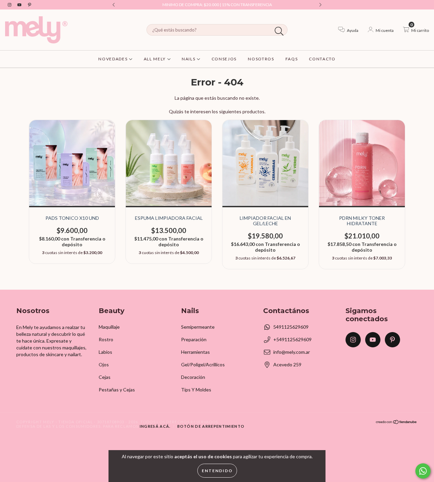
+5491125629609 (292, 339)
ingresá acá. (155, 426)
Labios (105, 352)
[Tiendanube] (396, 422)
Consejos (224, 58)
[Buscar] (279, 31)
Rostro (106, 339)
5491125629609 (291, 327)
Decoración (193, 377)
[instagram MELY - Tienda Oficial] (10, 4)
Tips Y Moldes (196, 389)
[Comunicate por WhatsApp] (423, 471)
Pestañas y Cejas (117, 389)
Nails (189, 58)
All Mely (155, 58)
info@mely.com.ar (291, 352)
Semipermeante (198, 327)
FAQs (291, 58)
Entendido (217, 470)
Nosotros (261, 58)
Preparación (193, 339)
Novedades (113, 58)
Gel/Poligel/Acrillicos (203, 364)
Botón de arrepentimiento (211, 426)
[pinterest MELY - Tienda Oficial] (29, 4)
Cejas (105, 377)
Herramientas (195, 352)
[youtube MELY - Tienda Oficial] (20, 4)
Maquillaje (109, 327)
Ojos (104, 364)
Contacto (322, 58)
